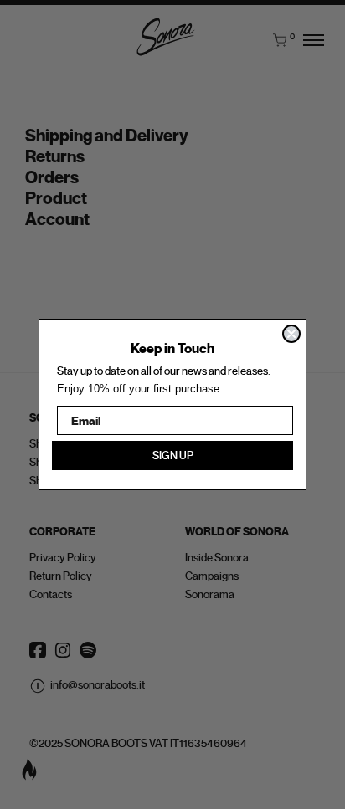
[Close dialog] (291, 333)
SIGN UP (172, 455)
